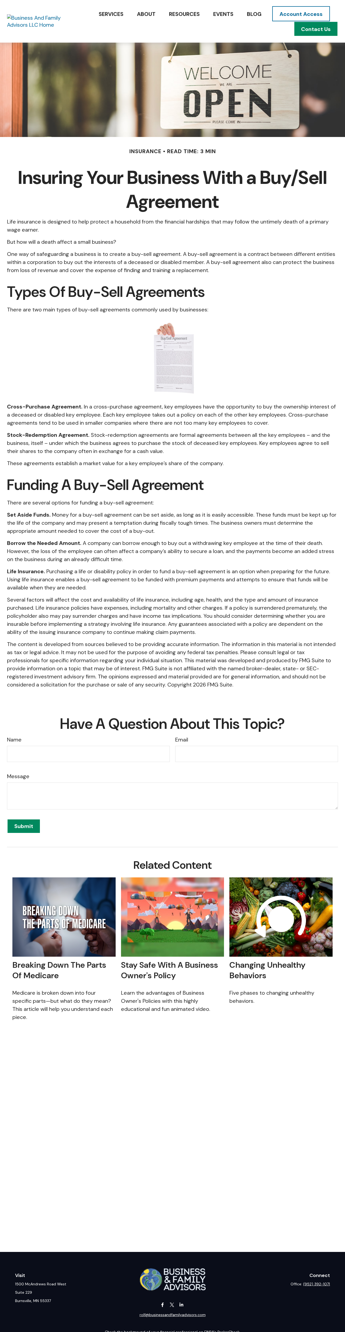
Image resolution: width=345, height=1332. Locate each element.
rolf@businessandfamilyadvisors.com (173, 1314)
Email (181, 739)
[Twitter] (172, 1305)
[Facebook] (162, 1305)
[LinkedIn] (181, 1305)
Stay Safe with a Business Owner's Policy (169, 970)
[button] (111, 13)
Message (18, 776)
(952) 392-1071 (316, 1284)
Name (14, 739)
